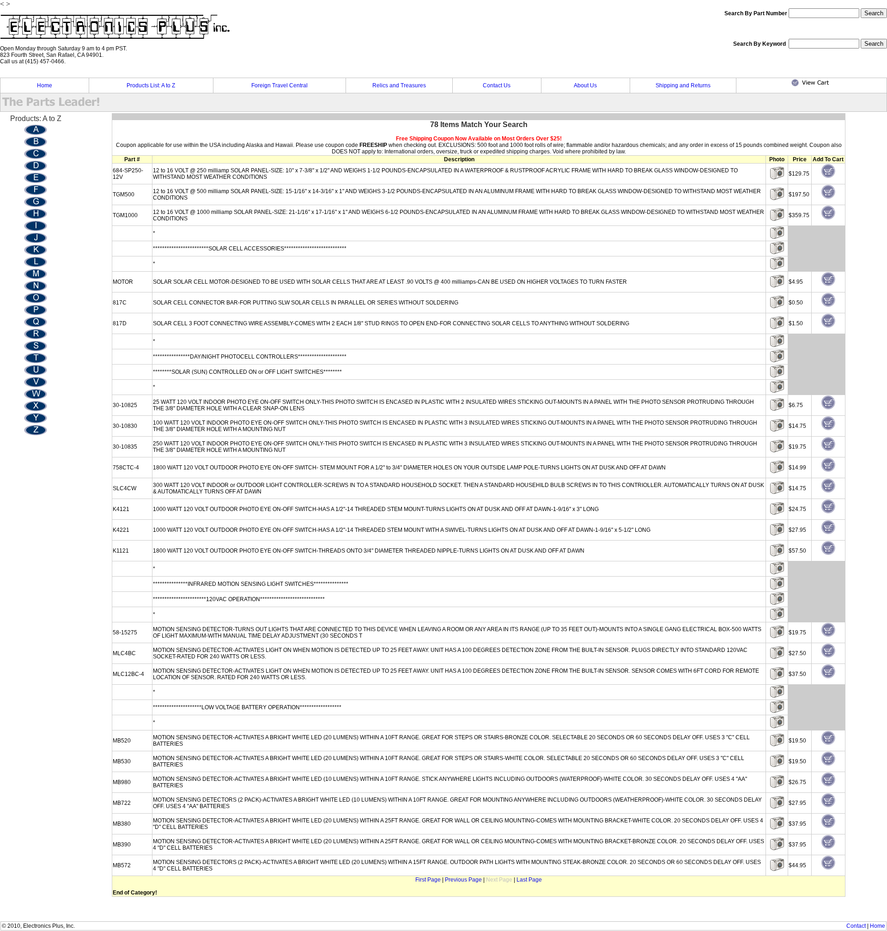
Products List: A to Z (151, 85)
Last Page (529, 879)
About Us (585, 85)
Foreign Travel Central (279, 85)
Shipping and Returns (683, 85)
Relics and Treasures (399, 85)
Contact (856, 926)
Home (44, 85)
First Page (428, 879)
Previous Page (463, 879)
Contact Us (496, 85)
